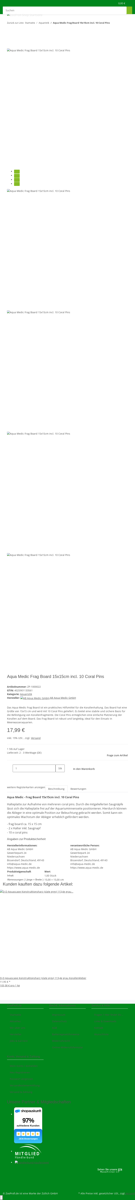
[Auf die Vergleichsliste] (10, 44)
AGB (54, 1027)
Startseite (15, 1014)
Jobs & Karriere (19, 1041)
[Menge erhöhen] (58, 776)
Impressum (58, 1014)
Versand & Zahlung (21, 1092)
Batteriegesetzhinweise (65, 1034)
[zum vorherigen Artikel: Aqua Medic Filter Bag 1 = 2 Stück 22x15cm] (112, 23)
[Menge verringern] (10, 768)
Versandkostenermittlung (25, 1085)
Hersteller (15, 1034)
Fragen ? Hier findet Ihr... (108, 1014)
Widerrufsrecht (61, 1041)
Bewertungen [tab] (78, 788)
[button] (106, 3)
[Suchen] (129, 10)
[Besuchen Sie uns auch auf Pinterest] (10, 1174)
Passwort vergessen (21, 1079)
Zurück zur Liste (15, 22)
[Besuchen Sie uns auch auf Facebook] (10, 1170)
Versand (36, 738)
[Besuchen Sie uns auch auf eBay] (10, 1187)
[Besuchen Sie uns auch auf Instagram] (10, 1178)
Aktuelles (15, 1021)
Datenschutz (59, 1021)
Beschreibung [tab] (56, 788)
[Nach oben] (1, 1197)
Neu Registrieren (20, 1072)
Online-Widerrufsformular (67, 1047)
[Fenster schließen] (10, 37)
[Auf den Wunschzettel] (16, 44)
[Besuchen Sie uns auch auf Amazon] (10, 1182)
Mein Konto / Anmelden (24, 1066)
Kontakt (98, 1027)
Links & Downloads (105, 1021)
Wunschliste (101, 1034)
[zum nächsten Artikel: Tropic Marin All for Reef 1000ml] (119, 23)
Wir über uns (17, 1027)
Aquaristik (26, 694)
